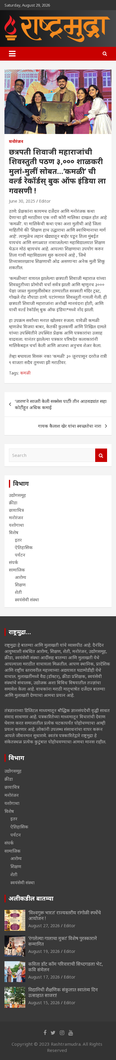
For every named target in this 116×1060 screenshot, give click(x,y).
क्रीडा (13, 503)
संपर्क (13, 562)
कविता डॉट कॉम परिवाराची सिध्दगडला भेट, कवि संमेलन (65, 967)
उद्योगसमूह (17, 495)
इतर (18, 540)
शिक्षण (20, 585)
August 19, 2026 (44, 951)
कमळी (25, 373)
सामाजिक (17, 570)
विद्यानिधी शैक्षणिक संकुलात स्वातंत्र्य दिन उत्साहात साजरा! (63, 992)
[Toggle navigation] (12, 54)
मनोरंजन (16, 141)
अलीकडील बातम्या (31, 898)
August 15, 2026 (44, 1002)
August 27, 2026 (44, 925)
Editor (45, 201)
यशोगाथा (16, 525)
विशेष (13, 532)
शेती (18, 592)
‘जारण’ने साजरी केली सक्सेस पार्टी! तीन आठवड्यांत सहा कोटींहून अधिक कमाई (60, 404)
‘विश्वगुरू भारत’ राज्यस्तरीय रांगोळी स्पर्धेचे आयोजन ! (64, 915)
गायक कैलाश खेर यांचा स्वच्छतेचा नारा (69, 426)
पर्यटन (20, 555)
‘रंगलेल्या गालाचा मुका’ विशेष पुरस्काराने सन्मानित (62, 941)
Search (101, 455)
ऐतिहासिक (24, 547)
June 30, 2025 (22, 201)
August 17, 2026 (44, 977)
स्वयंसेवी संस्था (27, 600)
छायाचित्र (16, 510)
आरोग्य (20, 577)
